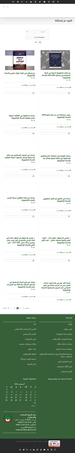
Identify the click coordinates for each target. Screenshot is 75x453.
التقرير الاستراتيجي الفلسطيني (25, 329)
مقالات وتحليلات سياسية (27, 344)
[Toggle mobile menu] (4, 7)
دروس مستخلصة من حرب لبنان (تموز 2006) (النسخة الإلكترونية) (56, 116)
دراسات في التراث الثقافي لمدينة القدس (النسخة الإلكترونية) (21, 199)
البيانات (58, 87)
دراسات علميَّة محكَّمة (64, 344)
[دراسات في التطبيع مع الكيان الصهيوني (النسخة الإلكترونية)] (55, 185)
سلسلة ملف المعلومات (64, 334)
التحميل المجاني (66, 371)
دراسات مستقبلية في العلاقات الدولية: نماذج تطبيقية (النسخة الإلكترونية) (22, 117)
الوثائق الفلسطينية (29, 354)
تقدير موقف (68, 329)
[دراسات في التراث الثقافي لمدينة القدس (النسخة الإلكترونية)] (19, 185)
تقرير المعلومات (30, 339)
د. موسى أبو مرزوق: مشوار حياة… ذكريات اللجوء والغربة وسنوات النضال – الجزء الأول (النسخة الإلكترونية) (56, 240)
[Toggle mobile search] (7, 7)
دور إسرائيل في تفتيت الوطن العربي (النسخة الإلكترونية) (19, 74)
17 (35, 397)
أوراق (70, 324)
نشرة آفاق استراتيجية (64, 366)
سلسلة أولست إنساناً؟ (28, 359)
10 (8, 308)
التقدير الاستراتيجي (29, 334)
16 (6, 395)
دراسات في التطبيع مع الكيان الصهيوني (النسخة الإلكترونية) (57, 200)
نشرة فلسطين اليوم (65, 361)
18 (31, 397)
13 (20, 395)
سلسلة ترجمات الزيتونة (64, 349)
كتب (34, 324)
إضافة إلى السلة (65, 87)
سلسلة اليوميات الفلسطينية (62, 339)
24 (35, 400)
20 (20, 397)
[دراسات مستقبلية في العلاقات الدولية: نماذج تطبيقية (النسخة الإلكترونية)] (19, 102)
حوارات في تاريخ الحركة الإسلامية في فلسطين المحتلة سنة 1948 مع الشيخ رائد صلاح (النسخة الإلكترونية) (21, 284)
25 (31, 400)
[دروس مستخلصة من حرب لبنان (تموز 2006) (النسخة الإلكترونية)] (55, 102)
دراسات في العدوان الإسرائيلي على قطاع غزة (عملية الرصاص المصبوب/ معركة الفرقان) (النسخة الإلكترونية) (20, 157)
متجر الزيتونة (31, 364)
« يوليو (33, 405)
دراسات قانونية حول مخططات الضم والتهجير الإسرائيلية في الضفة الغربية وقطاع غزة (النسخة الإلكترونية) (56, 158)
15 (11, 395)
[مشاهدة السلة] (40, 42)
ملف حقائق (32, 349)
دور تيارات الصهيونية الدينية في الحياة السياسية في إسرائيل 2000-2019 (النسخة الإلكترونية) (56, 75)
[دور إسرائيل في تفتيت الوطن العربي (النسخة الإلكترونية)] (19, 60)
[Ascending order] (27, 32)
